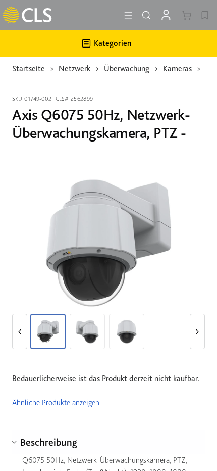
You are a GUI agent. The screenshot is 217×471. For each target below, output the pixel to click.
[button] (19, 331)
